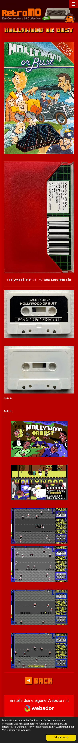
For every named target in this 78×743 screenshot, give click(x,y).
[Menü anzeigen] (73, 4)
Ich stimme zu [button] (61, 737)
